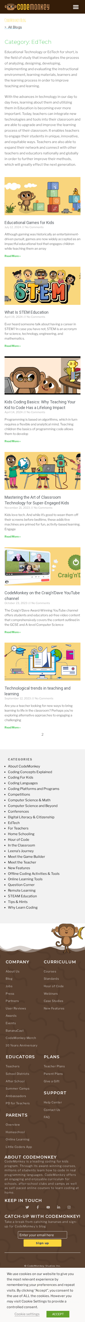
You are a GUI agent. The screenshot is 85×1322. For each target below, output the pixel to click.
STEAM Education (22, 896)
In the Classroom (21, 845)
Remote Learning (22, 890)
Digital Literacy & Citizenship (31, 817)
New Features (19, 868)
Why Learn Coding (23, 907)
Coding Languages (23, 783)
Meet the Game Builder (26, 857)
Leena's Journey (21, 851)
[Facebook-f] (37, 1207)
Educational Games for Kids (29, 222)
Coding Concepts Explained (30, 772)
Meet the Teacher (22, 862)
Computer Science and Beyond (33, 806)
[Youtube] (48, 1207)
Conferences (18, 811)
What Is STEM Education (27, 312)
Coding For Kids (20, 777)
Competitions (19, 794)
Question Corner (21, 885)
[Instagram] (69, 1207)
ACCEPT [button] (58, 1314)
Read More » (13, 256)
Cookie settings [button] (27, 1314)
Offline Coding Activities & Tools (34, 874)
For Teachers (18, 828)
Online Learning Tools (25, 879)
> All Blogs (13, 27)
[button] (76, 7)
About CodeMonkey (24, 766)
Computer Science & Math (29, 800)
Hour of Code (18, 840)
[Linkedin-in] (58, 1207)
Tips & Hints (18, 902)
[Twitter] (27, 1207)
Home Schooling (21, 834)
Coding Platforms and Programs (33, 789)
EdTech (14, 823)
